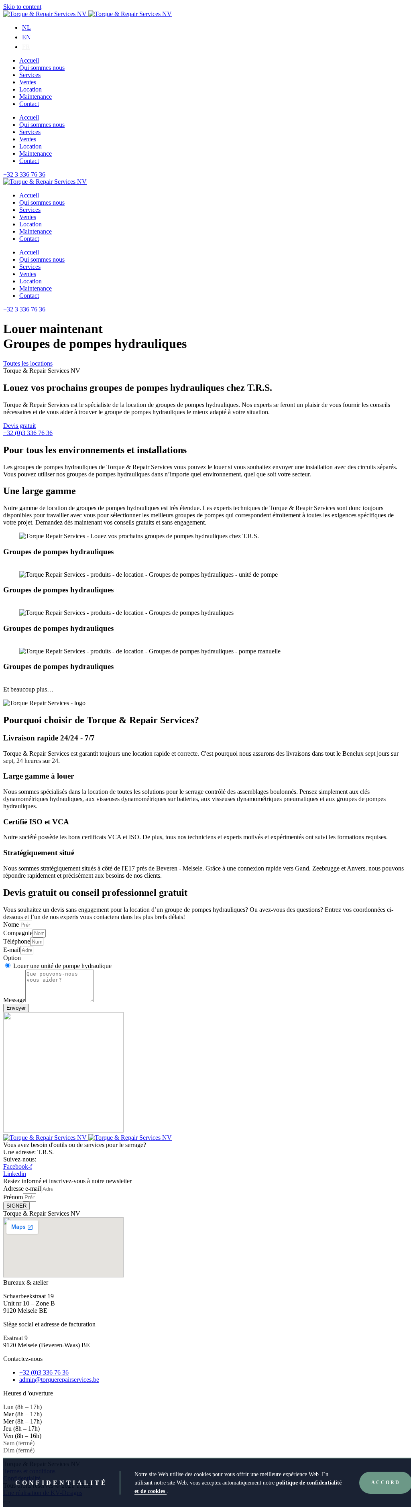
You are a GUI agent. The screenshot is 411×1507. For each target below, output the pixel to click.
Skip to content (22, 6)
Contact (29, 103)
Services (30, 74)
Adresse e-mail (22, 1188)
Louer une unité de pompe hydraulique (62, 965)
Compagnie (18, 932)
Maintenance (35, 96)
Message (14, 1000)
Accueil (29, 60)
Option (12, 957)
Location (30, 89)
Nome (11, 924)
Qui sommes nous (42, 67)
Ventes (27, 82)
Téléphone (16, 941)
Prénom (13, 1197)
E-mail (11, 949)
